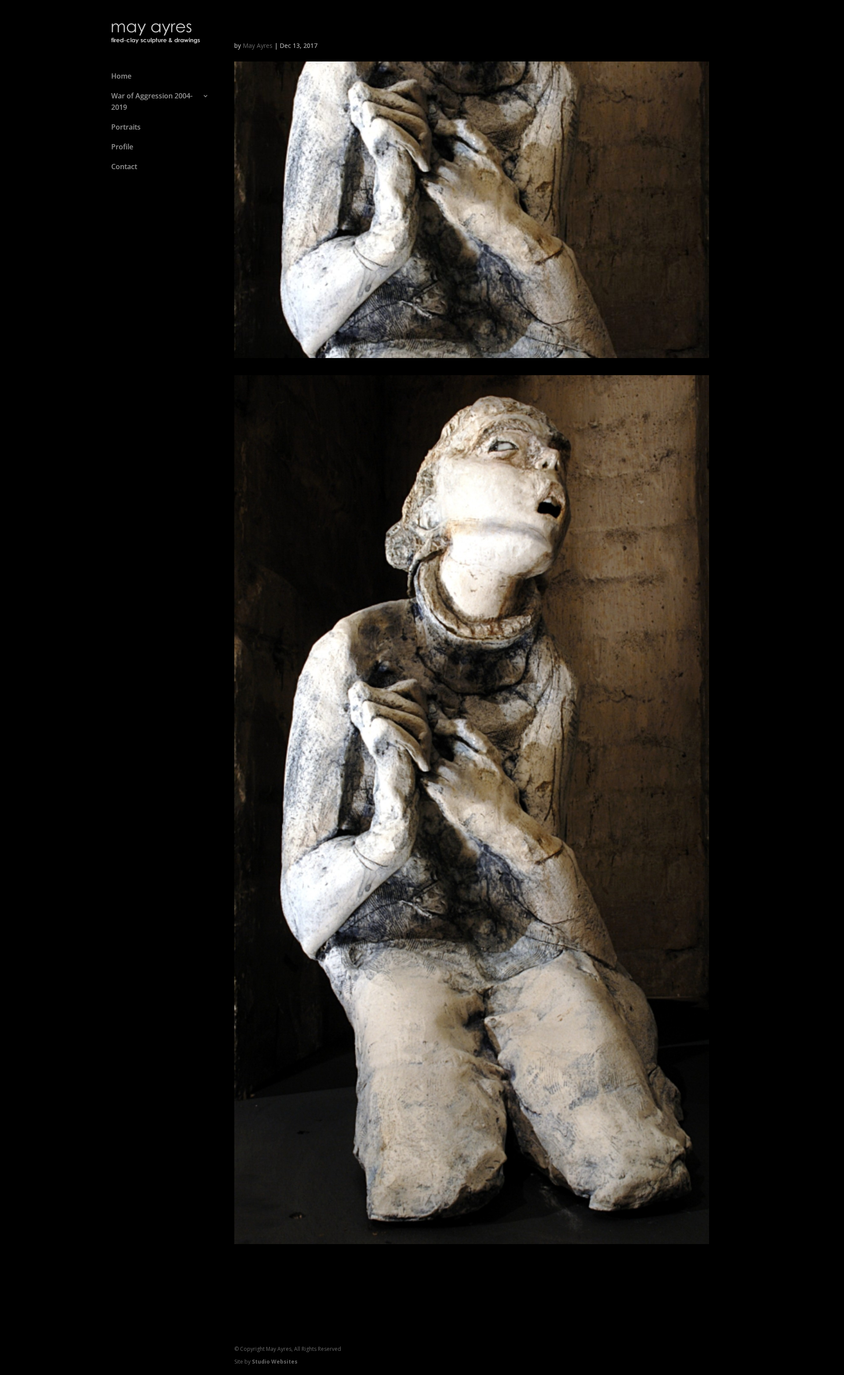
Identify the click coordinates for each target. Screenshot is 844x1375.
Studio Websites (275, 1361)
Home (121, 76)
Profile (122, 147)
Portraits (126, 127)
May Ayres (258, 45)
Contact (124, 166)
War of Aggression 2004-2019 (152, 101)
